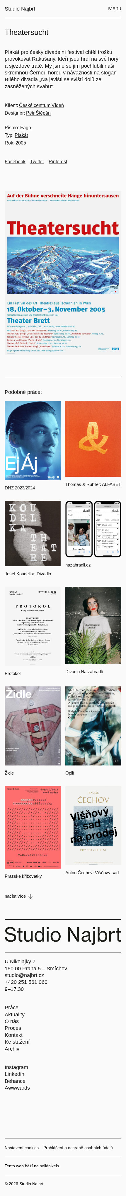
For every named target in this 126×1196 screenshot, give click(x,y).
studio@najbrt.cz (24, 975)
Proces (13, 1028)
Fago (25, 127)
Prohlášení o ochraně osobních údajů (78, 1147)
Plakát (21, 135)
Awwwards (17, 1088)
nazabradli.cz (78, 564)
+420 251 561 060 (26, 982)
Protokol (13, 673)
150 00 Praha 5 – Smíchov (36, 969)
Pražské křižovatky (23, 876)
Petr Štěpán (38, 112)
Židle (9, 772)
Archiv (12, 1049)
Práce (11, 1007)
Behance (15, 1081)
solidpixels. (50, 1165)
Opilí (69, 772)
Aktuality (15, 1015)
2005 (21, 142)
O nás (12, 1021)
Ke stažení (17, 1042)
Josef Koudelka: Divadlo (28, 573)
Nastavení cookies (22, 1147)
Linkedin (14, 1074)
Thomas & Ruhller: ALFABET (93, 484)
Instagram (16, 1067)
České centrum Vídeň (41, 105)
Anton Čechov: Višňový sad (92, 872)
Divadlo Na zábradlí (84, 671)
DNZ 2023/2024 (20, 487)
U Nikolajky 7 (20, 961)
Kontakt (14, 1035)
